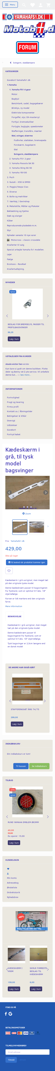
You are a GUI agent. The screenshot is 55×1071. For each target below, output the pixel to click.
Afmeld (23, 1059)
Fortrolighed (13, 397)
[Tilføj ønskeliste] (9, 571)
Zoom (28, 513)
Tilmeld (11, 1059)
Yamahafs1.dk (17, 540)
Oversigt (11, 420)
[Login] (41, 5)
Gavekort (11, 429)
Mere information (13, 606)
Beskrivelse (14, 616)
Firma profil (13, 406)
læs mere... (25, 374)
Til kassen (21, 766)
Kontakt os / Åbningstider (19, 411)
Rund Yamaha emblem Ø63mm (23, 822)
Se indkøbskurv (39, 766)
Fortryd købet (13, 434)
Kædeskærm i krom (15, 970)
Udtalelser (12, 425)
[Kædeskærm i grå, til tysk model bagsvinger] (27, 492)
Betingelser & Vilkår (16, 415)
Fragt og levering (15, 402)
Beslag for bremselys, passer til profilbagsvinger (26, 326)
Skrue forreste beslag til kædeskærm (38, 971)
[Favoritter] (32, 5)
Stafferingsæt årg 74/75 (25, 709)
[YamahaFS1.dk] (27, 16)
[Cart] (48, 5)
